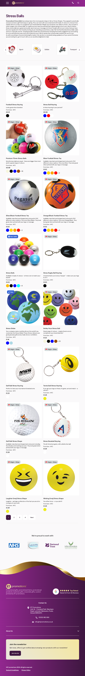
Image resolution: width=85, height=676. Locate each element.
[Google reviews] (66, 591)
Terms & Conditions (12, 670)
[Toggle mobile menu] (7, 3)
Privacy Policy (26, 670)
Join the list (15, 653)
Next (32, 517)
